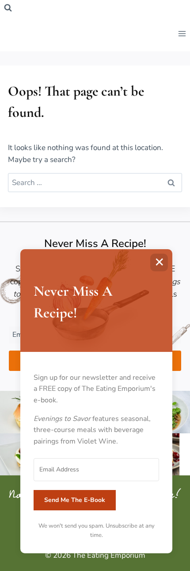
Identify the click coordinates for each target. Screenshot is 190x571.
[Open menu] (182, 33)
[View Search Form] (8, 8)
